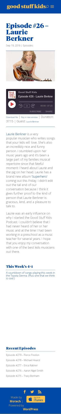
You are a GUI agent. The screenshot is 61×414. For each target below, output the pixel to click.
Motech (15, 401)
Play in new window (29, 117)
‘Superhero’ (39, 176)
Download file (12, 117)
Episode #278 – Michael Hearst (23, 360)
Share (49, 111)
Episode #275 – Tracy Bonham (22, 375)
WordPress (30, 409)
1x (27, 106)
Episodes (28, 45)
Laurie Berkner (32, 121)
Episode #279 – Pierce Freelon (22, 355)
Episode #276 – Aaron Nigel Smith (24, 370)
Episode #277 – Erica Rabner (22, 365)
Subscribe (35, 111)
